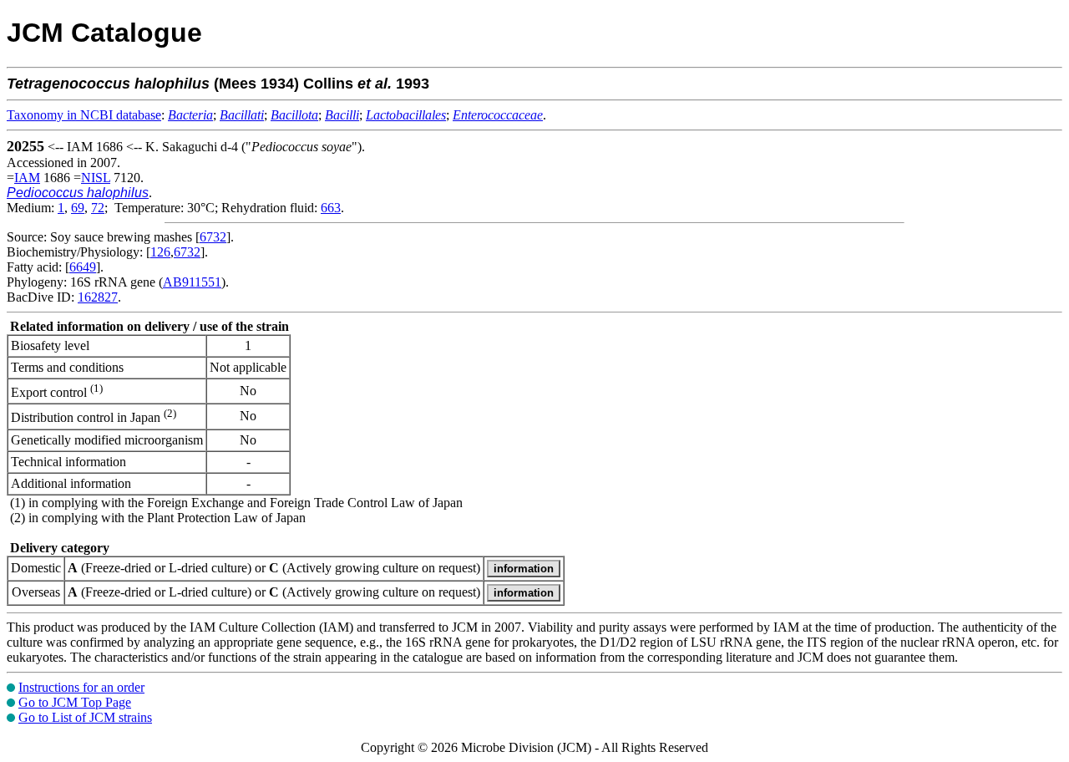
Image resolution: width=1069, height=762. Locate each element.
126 (160, 252)
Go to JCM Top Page (74, 702)
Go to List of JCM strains (85, 717)
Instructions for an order (81, 687)
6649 (82, 267)
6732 (213, 237)
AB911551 (192, 282)
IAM (27, 177)
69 (77, 208)
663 (331, 208)
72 (97, 208)
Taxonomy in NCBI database (84, 115)
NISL (95, 177)
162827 (98, 297)
